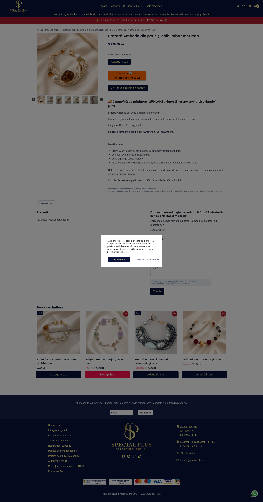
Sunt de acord (118, 259)
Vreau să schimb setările (147, 259)
